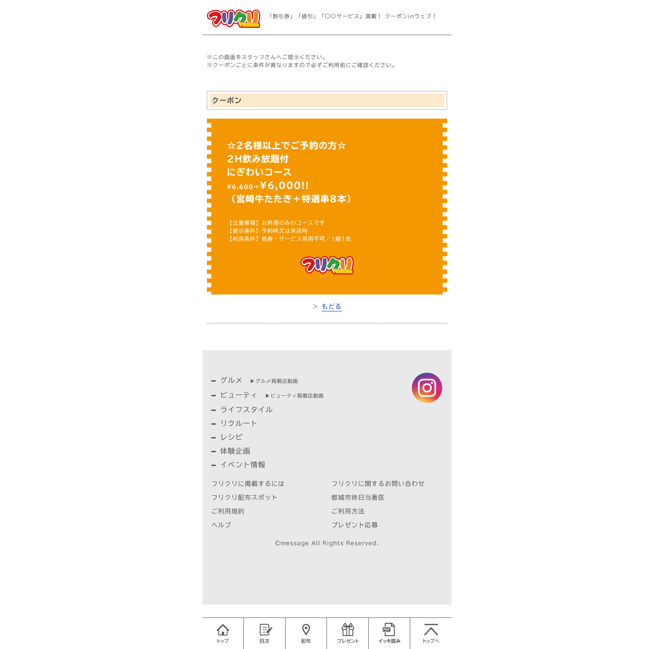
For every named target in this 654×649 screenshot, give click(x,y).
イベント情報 (243, 464)
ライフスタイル (246, 409)
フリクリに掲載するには (248, 484)
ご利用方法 (348, 511)
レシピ (231, 437)
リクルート (239, 423)
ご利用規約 (228, 511)
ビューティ (239, 394)
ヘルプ (221, 525)
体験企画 (235, 450)
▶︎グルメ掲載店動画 (274, 380)
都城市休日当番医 (358, 497)
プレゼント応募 (354, 525)
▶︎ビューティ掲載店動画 (294, 395)
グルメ (231, 380)
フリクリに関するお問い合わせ (378, 484)
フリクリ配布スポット (244, 497)
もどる (332, 306)
